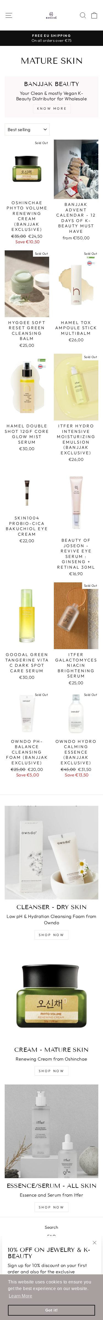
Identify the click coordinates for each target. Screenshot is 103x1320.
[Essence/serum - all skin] (51, 1131)
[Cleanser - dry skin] (51, 853)
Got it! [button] (51, 1310)
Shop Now (52, 1207)
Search (51, 1227)
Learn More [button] (20, 1296)
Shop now (52, 935)
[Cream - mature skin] (51, 995)
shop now (52, 1071)
